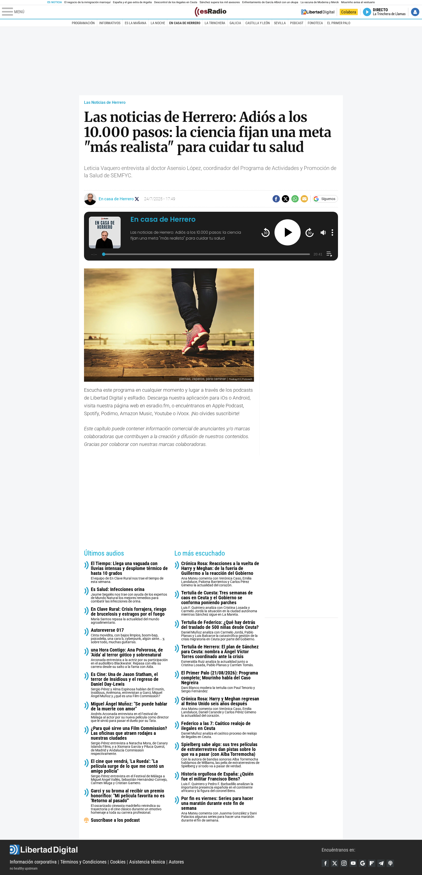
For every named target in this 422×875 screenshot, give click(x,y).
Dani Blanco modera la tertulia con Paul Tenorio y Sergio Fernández (219, 681)
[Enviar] (295, 198)
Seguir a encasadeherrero (137, 199)
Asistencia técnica (147, 862)
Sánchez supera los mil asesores (220, 2)
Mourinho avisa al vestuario (358, 2)
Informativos (109, 23)
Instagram (344, 863)
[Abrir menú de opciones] (332, 232)
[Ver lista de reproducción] (329, 254)
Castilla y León (257, 23)
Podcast (296, 23)
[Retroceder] (265, 232)
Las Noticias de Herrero (105, 102)
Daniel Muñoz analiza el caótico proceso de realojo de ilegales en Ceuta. (219, 730)
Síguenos (328, 198)
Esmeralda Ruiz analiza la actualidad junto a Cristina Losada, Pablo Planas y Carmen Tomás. (220, 655)
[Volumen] (323, 232)
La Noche (158, 23)
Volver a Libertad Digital (317, 12)
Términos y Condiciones (83, 862)
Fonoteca (315, 23)
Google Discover (362, 863)
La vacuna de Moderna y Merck (320, 2)
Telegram (381, 863)
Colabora (348, 12)
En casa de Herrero (184, 23)
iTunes (390, 863)
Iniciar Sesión (415, 12)
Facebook (325, 863)
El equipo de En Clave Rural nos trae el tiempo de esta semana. (129, 572)
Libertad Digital (166, 849)
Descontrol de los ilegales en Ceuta (175, 2)
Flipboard (371, 863)
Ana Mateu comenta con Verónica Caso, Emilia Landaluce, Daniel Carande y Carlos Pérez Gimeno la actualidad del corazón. (220, 706)
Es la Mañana (135, 23)
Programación (83, 23)
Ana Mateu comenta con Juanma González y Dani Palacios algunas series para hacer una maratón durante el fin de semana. (219, 809)
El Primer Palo (338, 23)
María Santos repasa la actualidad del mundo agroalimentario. (128, 615)
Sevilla (280, 23)
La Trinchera (215, 23)
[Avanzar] (309, 232)
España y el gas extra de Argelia (132, 2)
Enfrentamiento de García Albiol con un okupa (270, 2)
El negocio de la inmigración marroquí (87, 2)
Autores (176, 862)
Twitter (334, 863)
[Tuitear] (285, 198)
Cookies (118, 862)
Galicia (235, 23)
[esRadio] (210, 12)
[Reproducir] (287, 232)
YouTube (353, 863)
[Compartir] (276, 198)
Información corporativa (33, 862)
